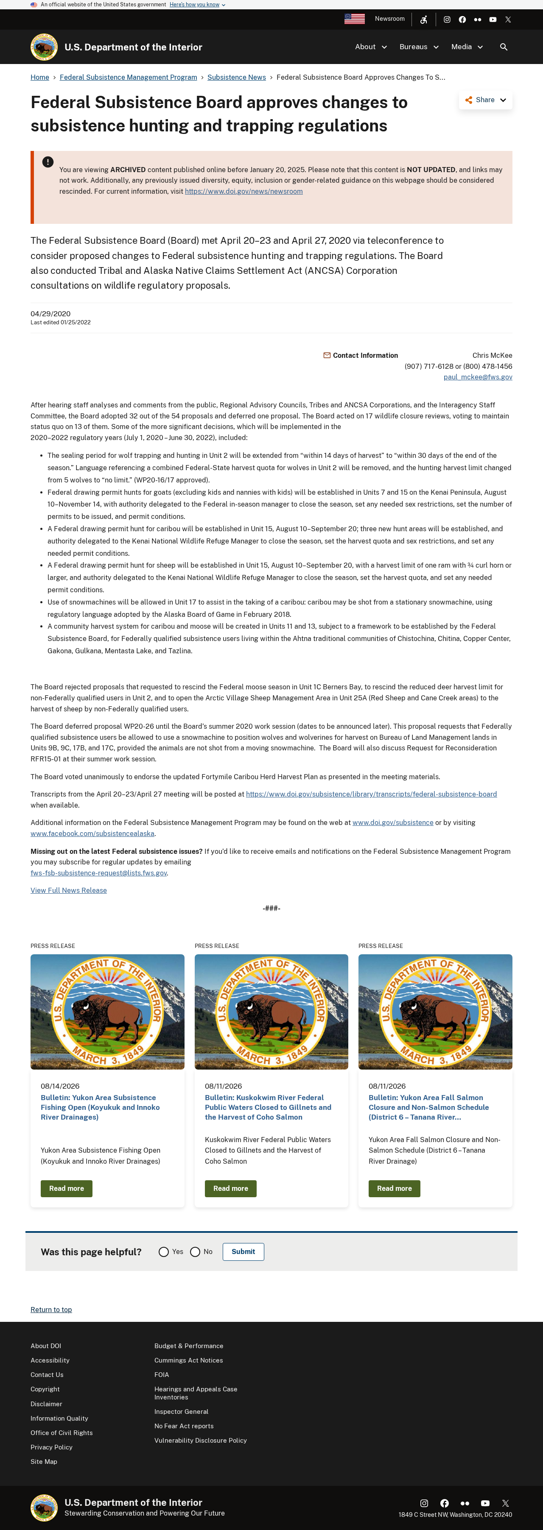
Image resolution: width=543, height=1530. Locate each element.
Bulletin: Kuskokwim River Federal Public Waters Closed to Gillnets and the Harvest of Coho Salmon (268, 1107)
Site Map (44, 1461)
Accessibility (50, 1360)
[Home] (44, 47)
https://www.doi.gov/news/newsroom (244, 191)
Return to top (51, 1310)
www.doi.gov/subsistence (393, 823)
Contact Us (47, 1374)
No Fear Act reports (184, 1426)
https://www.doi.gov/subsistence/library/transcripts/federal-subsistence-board (371, 794)
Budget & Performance (189, 1345)
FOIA (161, 1374)
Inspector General (181, 1411)
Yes (177, 1252)
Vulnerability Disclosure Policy (200, 1440)
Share (485, 100)
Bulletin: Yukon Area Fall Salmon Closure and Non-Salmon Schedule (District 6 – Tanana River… (429, 1107)
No (208, 1252)
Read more (66, 1188)
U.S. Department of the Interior (133, 47)
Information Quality (59, 1418)
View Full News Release (69, 890)
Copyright (45, 1389)
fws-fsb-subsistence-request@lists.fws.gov (99, 873)
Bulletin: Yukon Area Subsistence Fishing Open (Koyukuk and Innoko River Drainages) (100, 1107)
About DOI (46, 1345)
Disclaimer (46, 1403)
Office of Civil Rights (62, 1432)
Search (503, 47)
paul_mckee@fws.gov (478, 377)
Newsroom (390, 19)
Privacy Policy (52, 1447)
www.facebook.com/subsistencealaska (92, 834)
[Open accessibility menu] (423, 19)
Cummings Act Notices (188, 1360)
